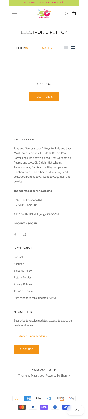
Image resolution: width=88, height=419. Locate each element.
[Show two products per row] (73, 47)
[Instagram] (24, 234)
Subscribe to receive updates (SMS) (35, 297)
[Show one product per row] (66, 47)
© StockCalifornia (44, 370)
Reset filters (44, 96)
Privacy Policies (23, 284)
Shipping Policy (23, 270)
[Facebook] (15, 234)
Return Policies (23, 277)
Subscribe (26, 349)
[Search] (66, 13)
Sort (46, 47)
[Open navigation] (14, 13)
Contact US (20, 257)
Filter (22, 47)
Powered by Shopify (58, 375)
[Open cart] (74, 13)
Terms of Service (24, 291)
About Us (19, 264)
